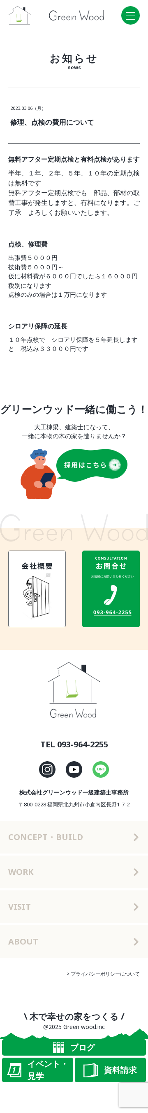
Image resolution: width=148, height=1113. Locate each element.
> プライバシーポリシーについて (103, 973)
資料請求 (120, 1069)
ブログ (82, 1047)
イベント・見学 (48, 1069)
